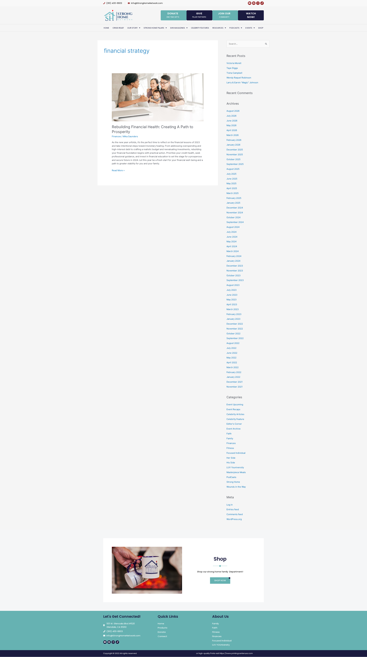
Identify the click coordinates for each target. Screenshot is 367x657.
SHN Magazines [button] (177, 28)
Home (106, 28)
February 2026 (234, 140)
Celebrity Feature (235, 419)
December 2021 (235, 381)
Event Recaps (233, 409)
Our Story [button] (132, 28)
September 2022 (235, 338)
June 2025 (232, 178)
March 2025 (233, 193)
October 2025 (233, 159)
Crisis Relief (118, 28)
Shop (260, 28)
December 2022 (235, 323)
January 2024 (233, 260)
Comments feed (235, 514)
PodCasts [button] (234, 28)
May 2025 (231, 183)
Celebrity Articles (235, 414)
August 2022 (233, 343)
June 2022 (232, 353)
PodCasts (231, 477)
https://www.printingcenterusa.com (236, 653)
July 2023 (232, 290)
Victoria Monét (234, 63)
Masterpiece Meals (236, 472)
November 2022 (235, 328)
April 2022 (232, 362)
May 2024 (232, 241)
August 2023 (233, 285)
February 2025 (234, 198)
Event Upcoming (235, 404)
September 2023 (235, 280)
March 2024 (233, 251)
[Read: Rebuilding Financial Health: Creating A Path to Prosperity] (158, 97)
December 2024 (235, 207)
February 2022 (234, 372)
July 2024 (232, 232)
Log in (230, 504)
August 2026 (233, 111)
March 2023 (233, 309)
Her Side (231, 457)
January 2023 (233, 319)
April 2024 (232, 246)
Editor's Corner (234, 423)
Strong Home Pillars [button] (154, 28)
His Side (231, 462)
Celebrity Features (200, 28)
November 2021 (235, 386)
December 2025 (235, 149)
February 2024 (234, 256)
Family (230, 438)
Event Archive (234, 428)
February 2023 (234, 314)
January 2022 (233, 377)
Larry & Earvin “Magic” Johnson (242, 82)
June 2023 (232, 294)
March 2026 (233, 135)
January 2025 (233, 202)
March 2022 (233, 367)
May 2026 (231, 125)
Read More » (118, 170)
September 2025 (235, 164)
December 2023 (235, 265)
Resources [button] (217, 28)
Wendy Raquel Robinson (239, 77)
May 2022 (231, 357)
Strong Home (233, 482)
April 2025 (232, 188)
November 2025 (235, 154)
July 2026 (231, 115)
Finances (116, 136)
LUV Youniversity (235, 467)
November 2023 (235, 270)
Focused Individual (236, 453)
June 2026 (232, 120)
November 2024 (235, 212)
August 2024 (233, 227)
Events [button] (248, 28)
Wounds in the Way (236, 486)
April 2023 (232, 304)
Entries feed (233, 509)
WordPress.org (234, 519)
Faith (229, 433)
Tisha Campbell (234, 73)
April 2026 (232, 130)
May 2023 (232, 299)
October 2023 (234, 275)
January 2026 (233, 144)
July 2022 (231, 348)
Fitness (230, 448)
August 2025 (233, 169)
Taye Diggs (232, 68)
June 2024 (232, 236)
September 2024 (235, 222)
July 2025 (231, 173)
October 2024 (234, 217)
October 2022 (233, 333)
